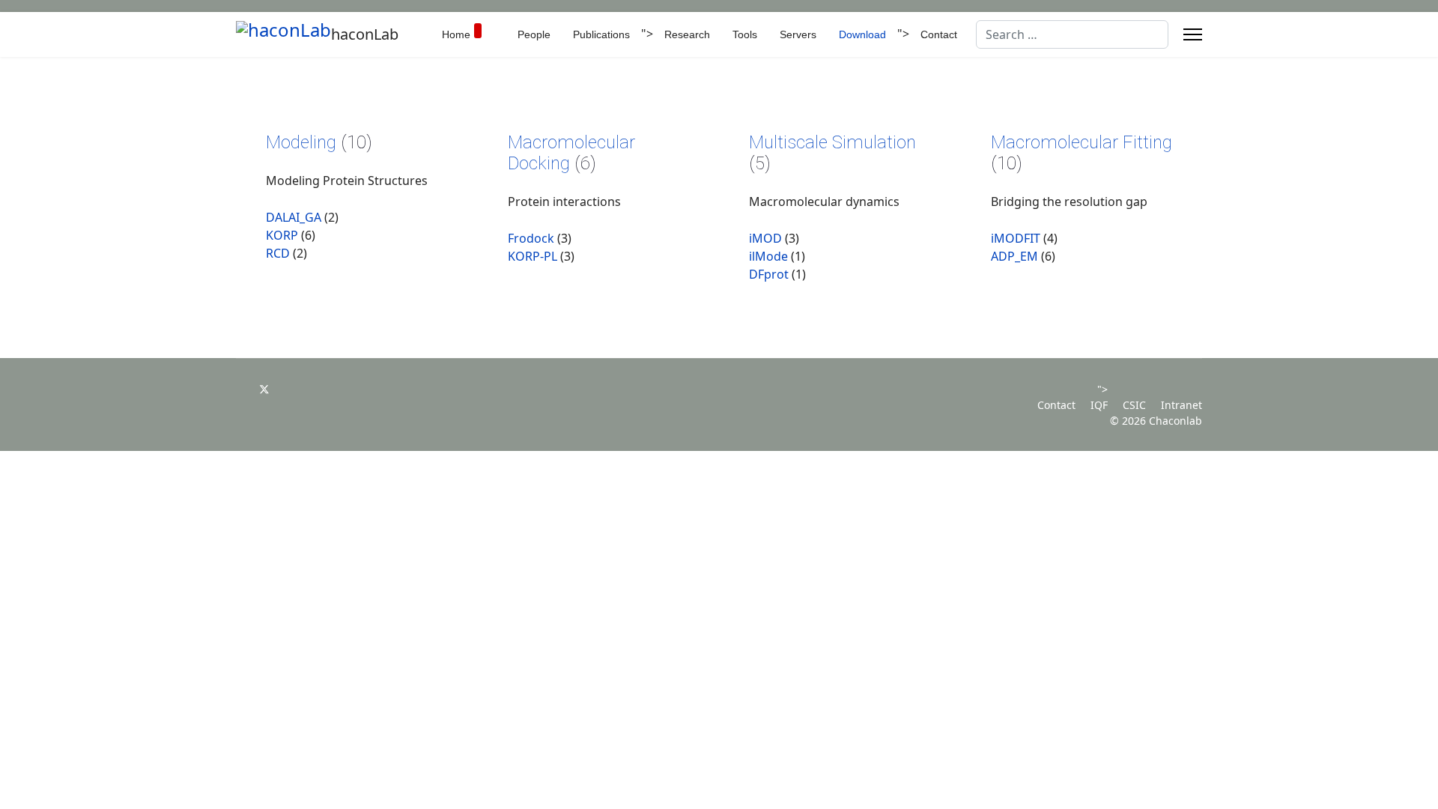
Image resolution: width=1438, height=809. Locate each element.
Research (687, 34)
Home (456, 34)
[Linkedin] (289, 389)
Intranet (1181, 405)
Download (862, 34)
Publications (601, 34)
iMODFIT (1015, 238)
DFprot (769, 274)
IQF (1099, 405)
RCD (278, 253)
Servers (798, 34)
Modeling (303, 142)
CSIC (1134, 405)
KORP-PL (532, 256)
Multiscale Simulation (832, 142)
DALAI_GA (293, 217)
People (534, 34)
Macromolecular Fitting (1081, 142)
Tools (744, 34)
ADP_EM (1014, 256)
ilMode (768, 256)
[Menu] (1192, 34)
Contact (938, 34)
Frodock (531, 238)
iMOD (765, 238)
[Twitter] (264, 389)
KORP (282, 235)
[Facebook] (240, 389)
